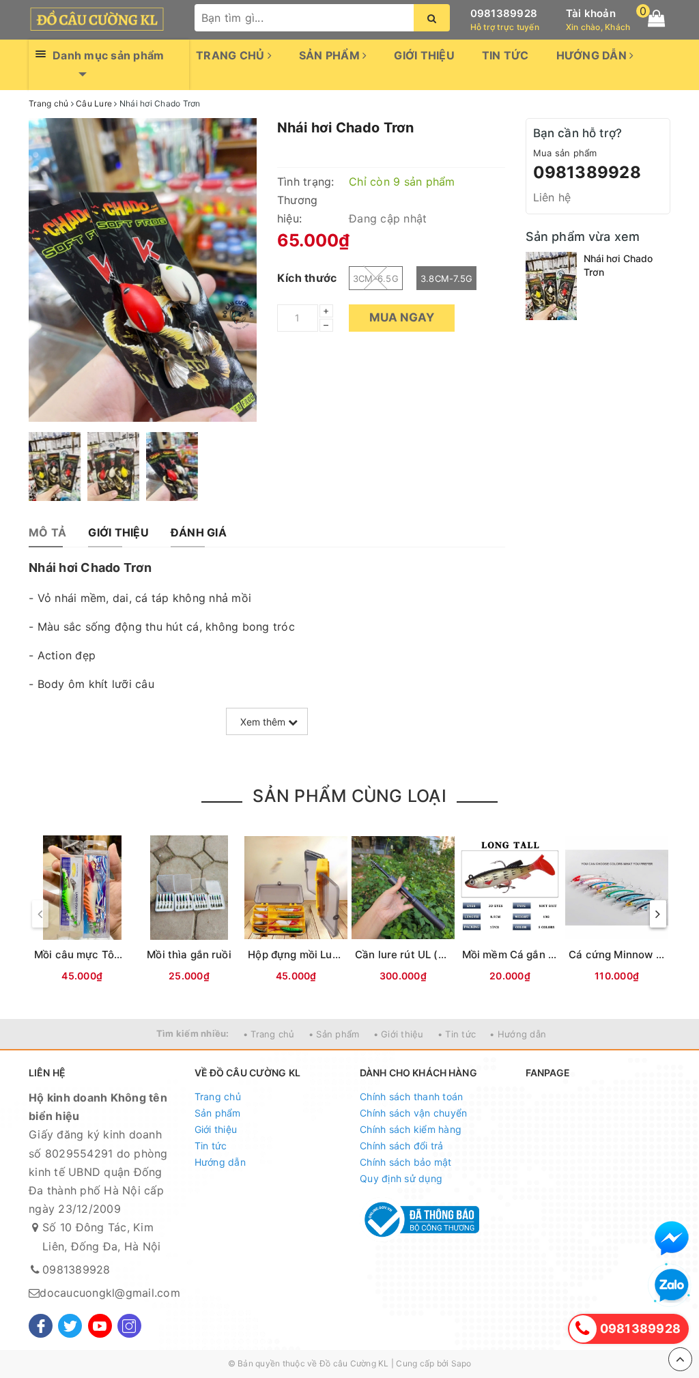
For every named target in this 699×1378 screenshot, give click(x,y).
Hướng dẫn (593, 55)
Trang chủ (232, 55)
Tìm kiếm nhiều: (192, 1033)
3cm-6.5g (376, 278)
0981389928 (504, 13)
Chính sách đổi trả (402, 1145)
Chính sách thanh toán (411, 1096)
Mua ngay (401, 317)
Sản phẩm (330, 55)
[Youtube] (100, 1326)
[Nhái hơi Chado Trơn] (551, 286)
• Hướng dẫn (517, 1034)
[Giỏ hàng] (656, 18)
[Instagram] (129, 1326)
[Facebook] (41, 1326)
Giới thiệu (424, 55)
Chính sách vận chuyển (413, 1113)
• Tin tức (457, 1034)
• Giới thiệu (398, 1034)
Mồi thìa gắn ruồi (189, 954)
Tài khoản (591, 13)
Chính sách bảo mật (406, 1162)
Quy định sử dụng (401, 1178)
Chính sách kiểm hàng (410, 1129)
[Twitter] (70, 1326)
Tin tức (505, 55)
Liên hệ (552, 197)
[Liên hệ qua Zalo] (672, 1286)
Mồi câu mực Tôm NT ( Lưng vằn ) (119, 954)
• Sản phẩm (334, 1034)
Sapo (461, 1363)
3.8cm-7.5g (446, 278)
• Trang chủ (269, 1034)
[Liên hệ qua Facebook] (672, 1238)
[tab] (47, 532)
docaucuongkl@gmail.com (110, 1293)
